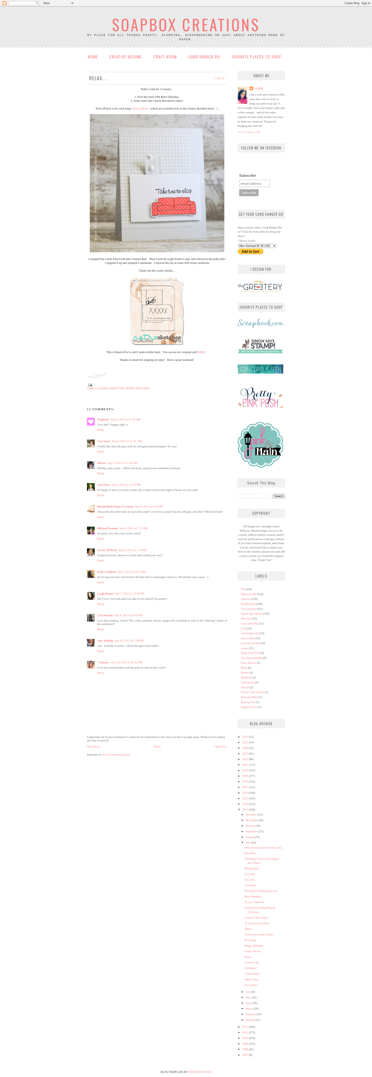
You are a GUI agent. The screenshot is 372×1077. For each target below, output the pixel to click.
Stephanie (103, 419)
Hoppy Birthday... (255, 945)
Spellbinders (248, 604)
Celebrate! (251, 968)
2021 (245, 764)
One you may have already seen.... (264, 847)
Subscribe (247, 175)
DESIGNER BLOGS (200, 1072)
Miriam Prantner (107, 528)
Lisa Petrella (105, 615)
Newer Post (93, 746)
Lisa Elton (103, 484)
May (249, 997)
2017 (245, 787)
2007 (245, 1055)
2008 (245, 1049)
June (249, 991)
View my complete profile (249, 131)
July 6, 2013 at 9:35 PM (132, 571)
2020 (245, 770)
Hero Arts (246, 618)
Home (93, 56)
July (248, 842)
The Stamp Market (251, 657)
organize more (249, 707)
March (250, 1008)
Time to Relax (140, 108)
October (251, 825)
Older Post (221, 746)
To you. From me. (255, 902)
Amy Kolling (105, 640)
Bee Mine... (251, 853)
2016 (245, 792)
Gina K (245, 687)
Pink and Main (249, 697)
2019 (245, 776)
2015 (245, 798)
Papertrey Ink (248, 594)
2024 (245, 748)
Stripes (245, 672)
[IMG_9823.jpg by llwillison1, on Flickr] (157, 251)
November (252, 820)
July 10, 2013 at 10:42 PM (126, 662)
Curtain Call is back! (257, 917)
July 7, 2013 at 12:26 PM (129, 593)
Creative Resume (125, 56)
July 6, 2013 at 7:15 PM (134, 528)
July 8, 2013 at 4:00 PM (128, 615)
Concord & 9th (249, 623)
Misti (244, 667)
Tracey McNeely (107, 550)
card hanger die (250, 633)
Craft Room (165, 56)
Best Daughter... (254, 896)
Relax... (249, 956)
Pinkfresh (246, 677)
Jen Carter (103, 441)
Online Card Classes (252, 692)
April (249, 1003)
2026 (245, 736)
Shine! (248, 928)
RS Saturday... (253, 868)
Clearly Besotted (111, 388)
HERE (201, 352)
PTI (243, 589)
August (250, 837)
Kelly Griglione (106, 571)
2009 (245, 1043)
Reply (100, 429)
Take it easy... (252, 979)
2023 (245, 753)
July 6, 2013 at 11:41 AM (127, 441)
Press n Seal (247, 638)
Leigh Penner (105, 593)
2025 (245, 742)
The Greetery (248, 609)
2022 (245, 759)
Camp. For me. (253, 951)
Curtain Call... (253, 962)
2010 (245, 1038)
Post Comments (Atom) (116, 754)
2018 (245, 781)
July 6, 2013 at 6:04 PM (149, 506)
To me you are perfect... (258, 923)
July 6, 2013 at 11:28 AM (125, 419)
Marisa (101, 463)
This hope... (251, 885)
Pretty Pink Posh (250, 652)
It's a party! (251, 984)
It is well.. (250, 879)
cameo (244, 648)
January (250, 1019)
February (251, 1014)
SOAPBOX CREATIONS (186, 24)
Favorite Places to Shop (256, 56)
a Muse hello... (253, 973)
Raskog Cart (248, 702)
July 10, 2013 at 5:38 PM (129, 640)
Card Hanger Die (204, 56)
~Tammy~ (103, 662)
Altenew (246, 599)
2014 (245, 804)
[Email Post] (89, 385)
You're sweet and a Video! (259, 934)
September (252, 831)
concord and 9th (250, 643)
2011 (245, 1032)
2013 (245, 809)
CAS (243, 628)
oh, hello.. (250, 874)
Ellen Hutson (248, 662)
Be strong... (251, 940)
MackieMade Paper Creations (115, 506)
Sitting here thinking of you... (262, 890)
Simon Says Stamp (251, 613)
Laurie (258, 88)
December (252, 814)
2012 (245, 1026)
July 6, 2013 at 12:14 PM (126, 484)
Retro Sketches (137, 388)
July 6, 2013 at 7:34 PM (133, 550)
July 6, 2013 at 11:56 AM (122, 463)
